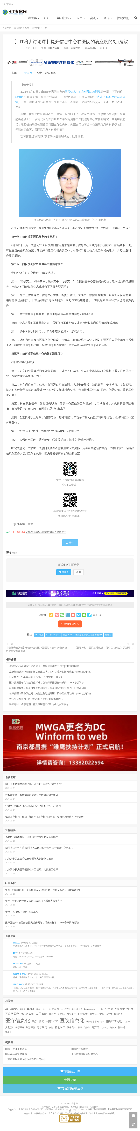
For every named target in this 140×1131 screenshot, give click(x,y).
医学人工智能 (97, 1014)
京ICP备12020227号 (97, 1109)
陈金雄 (121, 1027)
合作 (106, 18)
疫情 (51, 1027)
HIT (44, 1008)
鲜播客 (32, 18)
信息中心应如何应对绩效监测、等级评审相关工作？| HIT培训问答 (44, 666)
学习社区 (63, 18)
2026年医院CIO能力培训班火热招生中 (46, 532)
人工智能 (41, 1013)
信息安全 (61, 1014)
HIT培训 (39, 634)
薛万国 (95, 1027)
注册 (78, 572)
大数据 (9, 1027)
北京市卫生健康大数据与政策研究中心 (25, 1059)
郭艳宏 (108, 634)
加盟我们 (94, 1107)
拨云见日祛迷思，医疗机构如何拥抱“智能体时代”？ (36, 699)
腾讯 (80, 1027)
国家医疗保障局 (79, 1049)
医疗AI (109, 1014)
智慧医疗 (19, 1027)
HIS (38, 1009)
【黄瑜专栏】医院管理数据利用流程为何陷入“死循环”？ (104, 647)
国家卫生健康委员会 (16, 1049)
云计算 (100, 1009)
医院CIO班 (67, 634)
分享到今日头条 (70, 624)
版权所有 (49, 1109)
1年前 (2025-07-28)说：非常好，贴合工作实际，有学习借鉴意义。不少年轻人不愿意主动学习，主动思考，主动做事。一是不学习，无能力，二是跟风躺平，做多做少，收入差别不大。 (74, 987)
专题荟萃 (70, 1080)
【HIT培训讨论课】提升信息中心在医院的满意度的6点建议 (70, 41)
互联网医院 (27, 1013)
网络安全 (71, 1027)
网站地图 (84, 1107)
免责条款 (75, 1107)
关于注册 (56, 1107)
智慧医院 (30, 1027)
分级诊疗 (71, 1014)
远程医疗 (104, 1028)
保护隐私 (65, 1107)
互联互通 (109, 1009)
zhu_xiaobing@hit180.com (76, 1109)
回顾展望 (127, 1022)
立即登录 (64, 572)
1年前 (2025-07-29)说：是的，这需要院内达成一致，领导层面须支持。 (34, 976)
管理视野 (36, 28)
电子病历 (42, 1027)
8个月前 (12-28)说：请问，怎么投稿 (27, 965)
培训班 (19, 96)
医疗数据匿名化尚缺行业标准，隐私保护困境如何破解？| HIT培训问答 (46, 682)
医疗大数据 (38, 1021)
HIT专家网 (14, 12)
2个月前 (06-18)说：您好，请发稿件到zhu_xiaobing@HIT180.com (33, 955)
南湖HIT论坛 (114, 1021)
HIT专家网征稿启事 (70, 1088)
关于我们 (46, 1107)
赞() (71, 542)
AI (6, 1009)
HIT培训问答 (77, 1009)
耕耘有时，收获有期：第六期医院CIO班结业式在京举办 (38, 704)
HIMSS (30, 1009)
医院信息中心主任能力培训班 (83, 91)
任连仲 (52, 1014)
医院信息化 (72, 1020)
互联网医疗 (12, 1013)
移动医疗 (60, 1027)
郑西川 (113, 1027)
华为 (102, 1022)
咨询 (93, 18)
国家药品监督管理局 (16, 1054)
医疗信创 (118, 1014)
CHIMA (14, 1009)
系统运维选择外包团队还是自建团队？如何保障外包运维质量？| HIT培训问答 (50, 671)
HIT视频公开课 (70, 1071)
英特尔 (87, 1027)
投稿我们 (123, 18)
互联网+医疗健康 (124, 1009)
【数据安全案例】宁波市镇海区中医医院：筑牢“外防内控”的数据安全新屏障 (37, 649)
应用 (79, 18)
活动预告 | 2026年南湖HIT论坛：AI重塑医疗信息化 (36, 677)
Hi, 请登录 (8, 4)
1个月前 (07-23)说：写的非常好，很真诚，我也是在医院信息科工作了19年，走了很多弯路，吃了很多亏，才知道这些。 (58, 944)
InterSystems (89, 1009)
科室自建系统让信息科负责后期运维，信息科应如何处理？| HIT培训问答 (47, 688)
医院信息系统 (92, 1021)
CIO (47, 18)
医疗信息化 (17, 1020)
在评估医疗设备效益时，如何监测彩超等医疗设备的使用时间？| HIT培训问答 (50, 693)
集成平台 (9, 1032)
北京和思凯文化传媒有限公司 (30, 1109)
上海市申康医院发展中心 (84, 1054)
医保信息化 (83, 1014)
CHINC (22, 1009)
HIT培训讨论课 (53, 634)
